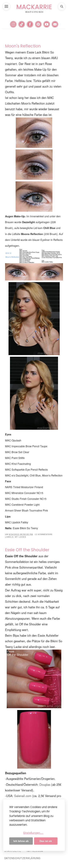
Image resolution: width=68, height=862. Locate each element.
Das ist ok (46, 841)
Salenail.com (22, 796)
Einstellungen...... (33, 833)
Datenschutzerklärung (22, 858)
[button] (6, 6)
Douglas (44, 784)
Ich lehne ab (21, 841)
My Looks (20, 537)
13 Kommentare (44, 534)
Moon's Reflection (23, 46)
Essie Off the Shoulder (27, 550)
